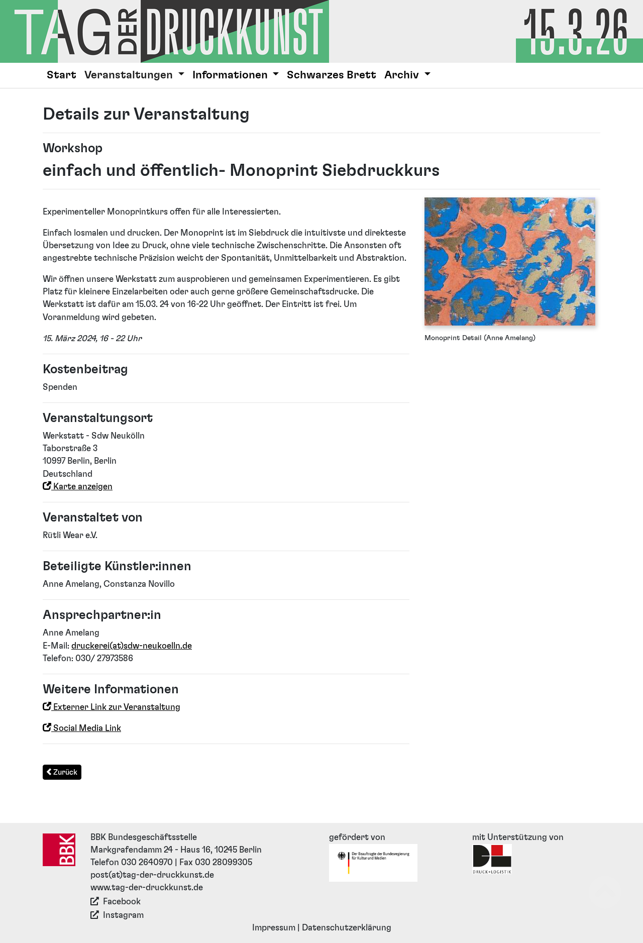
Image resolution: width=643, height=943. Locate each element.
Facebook (122, 902)
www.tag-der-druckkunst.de (146, 888)
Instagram (123, 915)
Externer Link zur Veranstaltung (115, 707)
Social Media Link (86, 728)
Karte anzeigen (82, 487)
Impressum (273, 928)
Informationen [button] (231, 75)
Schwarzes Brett (331, 75)
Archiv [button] (402, 75)
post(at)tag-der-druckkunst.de (152, 875)
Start (61, 75)
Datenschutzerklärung (346, 928)
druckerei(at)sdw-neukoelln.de (131, 646)
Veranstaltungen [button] (129, 75)
